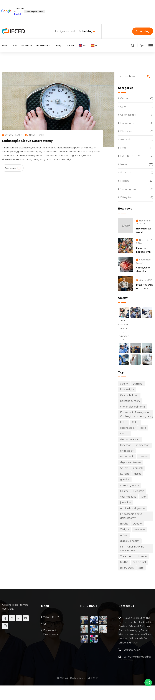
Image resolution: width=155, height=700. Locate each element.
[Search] (132, 46)
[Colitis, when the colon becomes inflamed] (125, 264)
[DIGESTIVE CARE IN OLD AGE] (125, 283)
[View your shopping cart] (141, 46)
